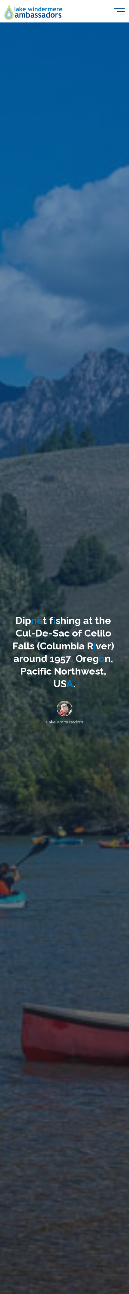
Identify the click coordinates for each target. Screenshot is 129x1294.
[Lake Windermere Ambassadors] (33, 11)
